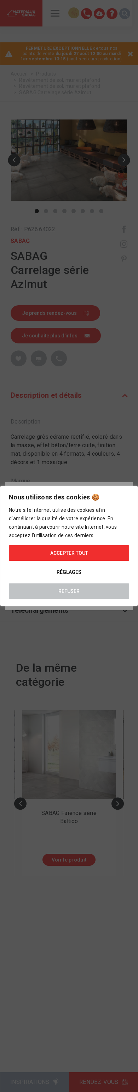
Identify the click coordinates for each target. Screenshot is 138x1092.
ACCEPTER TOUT (69, 553)
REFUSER (69, 591)
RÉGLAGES (69, 572)
